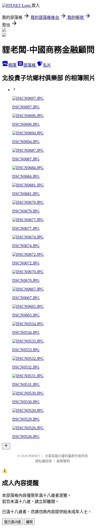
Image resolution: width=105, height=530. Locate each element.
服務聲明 (63, 461)
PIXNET (34, 456)
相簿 (12, 65)
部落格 (30, 65)
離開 (29, 522)
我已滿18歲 (12, 522)
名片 (47, 65)
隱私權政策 (43, 461)
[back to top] (6, 446)
